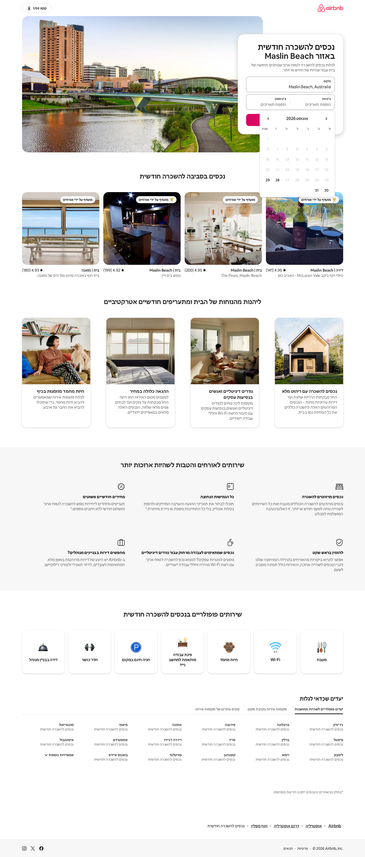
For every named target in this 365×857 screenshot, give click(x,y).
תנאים (288, 848)
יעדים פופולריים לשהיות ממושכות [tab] (319, 709)
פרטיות (303, 848)
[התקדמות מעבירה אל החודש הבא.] (268, 118)
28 (277, 180)
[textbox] (313, 104)
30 (326, 190)
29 (268, 180)
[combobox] (290, 87)
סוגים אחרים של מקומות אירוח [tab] (217, 709)
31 (317, 190)
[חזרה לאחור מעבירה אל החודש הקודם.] (326, 118)
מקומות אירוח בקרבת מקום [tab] (267, 709)
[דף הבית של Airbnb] (330, 8)
